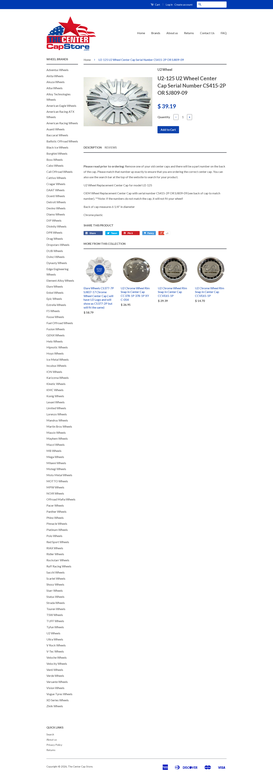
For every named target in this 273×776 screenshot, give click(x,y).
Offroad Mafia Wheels (60, 499)
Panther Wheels (56, 511)
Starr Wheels (54, 590)
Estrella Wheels (56, 305)
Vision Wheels (55, 688)
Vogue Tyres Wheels (59, 694)
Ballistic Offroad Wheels (62, 141)
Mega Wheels (55, 457)
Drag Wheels (54, 238)
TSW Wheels (54, 615)
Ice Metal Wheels (57, 359)
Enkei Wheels (55, 292)
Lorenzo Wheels (56, 414)
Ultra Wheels (54, 639)
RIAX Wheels (54, 548)
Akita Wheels (55, 76)
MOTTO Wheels (57, 481)
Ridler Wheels (55, 554)
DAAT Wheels (55, 190)
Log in (169, 4)
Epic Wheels (54, 298)
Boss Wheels (54, 159)
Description (93, 147)
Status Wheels (55, 596)
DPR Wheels (54, 232)
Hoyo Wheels (55, 353)
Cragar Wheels (55, 184)
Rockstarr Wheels (57, 560)
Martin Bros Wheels (59, 426)
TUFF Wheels (55, 621)
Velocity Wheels (56, 663)
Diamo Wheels (55, 214)
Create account (183, 4)
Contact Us (207, 33)
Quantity (163, 117)
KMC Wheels (55, 390)
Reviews (111, 147)
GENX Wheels (55, 335)
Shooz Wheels (55, 584)
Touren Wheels (55, 609)
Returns (189, 33)
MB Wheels (53, 450)
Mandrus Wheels (57, 420)
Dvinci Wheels (55, 256)
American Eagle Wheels (61, 105)
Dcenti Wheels (55, 196)
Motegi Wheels (56, 469)
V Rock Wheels (56, 645)
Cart (157, 4)
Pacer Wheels (55, 505)
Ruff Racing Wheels (58, 566)
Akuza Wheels (55, 82)
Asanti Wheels (55, 129)
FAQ (224, 33)
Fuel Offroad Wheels (59, 323)
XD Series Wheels (57, 700)
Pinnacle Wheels (56, 523)
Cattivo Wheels (56, 177)
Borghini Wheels (56, 153)
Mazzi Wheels (55, 444)
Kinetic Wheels (56, 383)
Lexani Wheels (55, 402)
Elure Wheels (54, 286)
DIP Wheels (53, 220)
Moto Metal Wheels (59, 475)
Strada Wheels (55, 602)
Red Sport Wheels (57, 542)
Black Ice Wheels (57, 147)
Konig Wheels (55, 396)
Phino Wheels (55, 517)
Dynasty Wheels (56, 263)
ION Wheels (54, 371)
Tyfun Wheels (55, 627)
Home (141, 33)
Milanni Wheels (56, 463)
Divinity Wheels (56, 226)
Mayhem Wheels (57, 438)
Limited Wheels (56, 408)
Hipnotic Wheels (57, 347)
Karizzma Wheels (57, 377)
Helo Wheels (54, 341)
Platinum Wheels (57, 529)
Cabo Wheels (55, 165)
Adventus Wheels (57, 70)
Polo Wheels (54, 536)
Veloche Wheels (56, 657)
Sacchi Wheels (55, 572)
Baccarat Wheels (57, 135)
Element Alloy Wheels (60, 280)
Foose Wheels (55, 317)
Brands (155, 33)
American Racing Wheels (62, 123)
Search (50, 734)
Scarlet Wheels (55, 578)
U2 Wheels (53, 633)
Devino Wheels (56, 208)
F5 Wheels (53, 311)
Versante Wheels (57, 681)
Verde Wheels (55, 675)
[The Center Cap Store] (71, 33)
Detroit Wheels (56, 202)
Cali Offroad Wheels (59, 171)
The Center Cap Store (80, 766)
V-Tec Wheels (55, 651)
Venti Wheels (54, 669)
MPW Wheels (55, 487)
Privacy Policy (54, 744)
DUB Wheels (54, 251)
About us (172, 33)
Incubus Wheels (56, 365)
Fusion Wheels (55, 329)
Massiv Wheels (56, 432)
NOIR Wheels (55, 493)
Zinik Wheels (54, 706)
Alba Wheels (54, 88)
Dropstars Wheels (57, 244)
